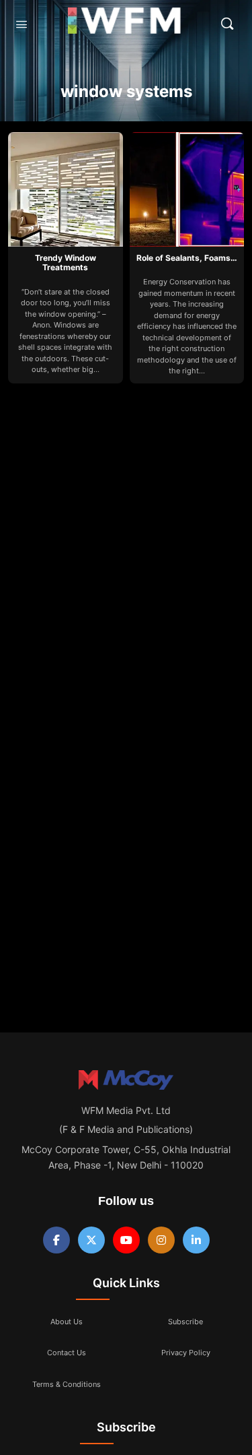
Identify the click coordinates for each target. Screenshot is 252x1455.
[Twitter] (91, 1240)
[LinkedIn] (196, 1240)
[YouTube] (126, 1240)
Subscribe (185, 1321)
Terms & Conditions (66, 1384)
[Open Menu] (21, 23)
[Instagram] (161, 1240)
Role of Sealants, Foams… (186, 258)
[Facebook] (56, 1240)
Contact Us (66, 1352)
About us (66, 1321)
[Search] (227, 23)
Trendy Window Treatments (65, 262)
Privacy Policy (185, 1352)
